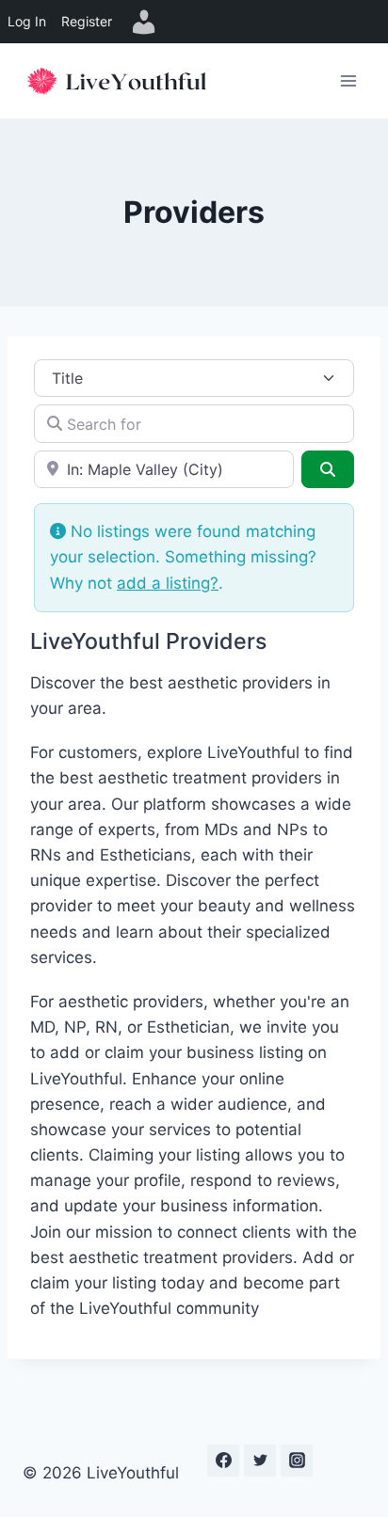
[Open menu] (348, 80)
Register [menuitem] (86, 21)
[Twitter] (260, 1461)
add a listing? (167, 583)
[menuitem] (144, 21)
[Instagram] (297, 1461)
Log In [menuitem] (27, 21)
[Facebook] (223, 1461)
